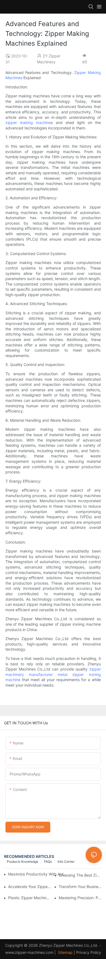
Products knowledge (22, 861)
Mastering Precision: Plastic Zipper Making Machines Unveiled (80, 897)
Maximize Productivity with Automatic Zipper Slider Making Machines (38, 874)
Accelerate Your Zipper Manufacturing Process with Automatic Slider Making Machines (29, 886)
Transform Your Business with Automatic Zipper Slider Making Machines (80, 886)
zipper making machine (28, 122)
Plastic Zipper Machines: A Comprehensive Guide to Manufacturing (29, 897)
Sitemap (65, 952)
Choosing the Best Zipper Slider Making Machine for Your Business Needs (80, 875)
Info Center (66, 861)
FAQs (48, 861)
